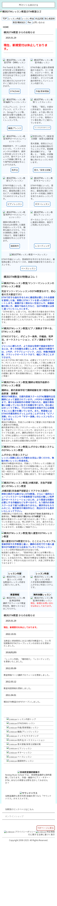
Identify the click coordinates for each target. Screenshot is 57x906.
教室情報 (14, 594)
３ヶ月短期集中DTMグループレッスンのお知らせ (27, 642)
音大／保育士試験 (42, 170)
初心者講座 (50, 18)
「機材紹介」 (26, 659)
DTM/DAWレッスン (26, 723)
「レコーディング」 (41, 659)
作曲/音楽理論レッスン (28, 727)
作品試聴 (39, 18)
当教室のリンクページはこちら (19, 809)
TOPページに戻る (46, 828)
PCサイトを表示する (28, 4)
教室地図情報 (10, 688)
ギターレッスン (42, 204)
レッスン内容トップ (26, 719)
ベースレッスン (28, 268)
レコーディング (42, 246)
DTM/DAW (14, 91)
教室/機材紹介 (19, 22)
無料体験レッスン (42, 594)
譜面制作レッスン (25, 761)
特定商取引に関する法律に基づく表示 (41, 833)
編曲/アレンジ (14, 128)
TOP (5, 18)
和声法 (15, 170)
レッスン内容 (14, 18)
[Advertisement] (28, 874)
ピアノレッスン (15, 204)
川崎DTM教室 (32, 640)
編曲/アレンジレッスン (28, 731)
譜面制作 (15, 246)
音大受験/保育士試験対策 (29, 744)
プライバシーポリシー (25, 831)
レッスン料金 (28, 18)
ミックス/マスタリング (42, 128)
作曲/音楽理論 (42, 91)
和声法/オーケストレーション (31, 740)
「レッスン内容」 (12, 659)
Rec (29, 22)
